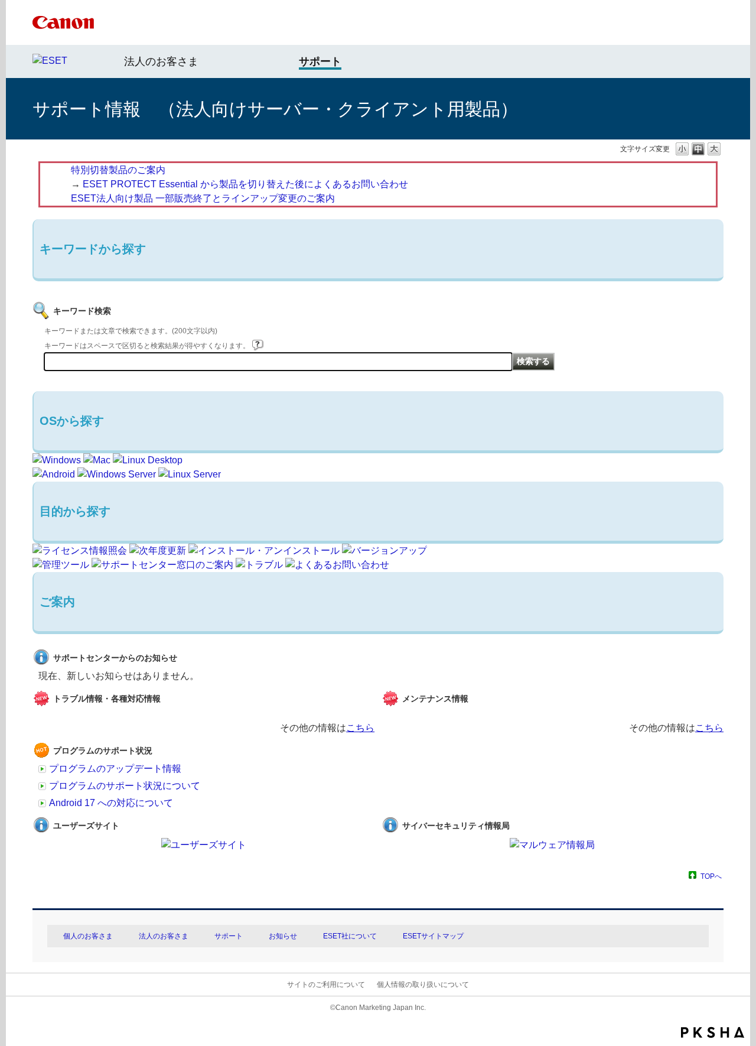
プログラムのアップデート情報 (115, 769)
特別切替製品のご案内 (118, 170)
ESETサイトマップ (433, 936)
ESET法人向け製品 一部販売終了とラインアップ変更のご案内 (203, 198)
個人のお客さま (88, 936)
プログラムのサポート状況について (124, 786)
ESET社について (350, 936)
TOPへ (711, 876)
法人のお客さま (161, 61)
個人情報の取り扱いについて (423, 984)
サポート (228, 936)
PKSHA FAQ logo (712, 1032)
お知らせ (283, 936)
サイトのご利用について (326, 984)
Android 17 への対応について (111, 803)
